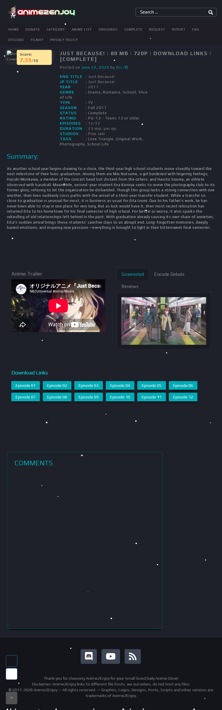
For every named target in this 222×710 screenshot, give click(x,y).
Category (56, 29)
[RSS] (133, 656)
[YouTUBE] (110, 656)
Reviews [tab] (129, 286)
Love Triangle (101, 139)
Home (13, 29)
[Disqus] (84, 548)
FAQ (195, 29)
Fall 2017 (97, 108)
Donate (32, 29)
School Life (98, 144)
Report (179, 29)
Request (157, 29)
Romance (112, 92)
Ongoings (108, 29)
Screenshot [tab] (132, 274)
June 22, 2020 (95, 67)
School (129, 92)
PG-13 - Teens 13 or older (114, 118)
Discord (16, 40)
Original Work (129, 139)
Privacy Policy (64, 40)
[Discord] (89, 656)
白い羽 (122, 67)
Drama (94, 92)
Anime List (82, 29)
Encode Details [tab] (169, 274)
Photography (72, 144)
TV (90, 102)
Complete (133, 29)
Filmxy (37, 40)
